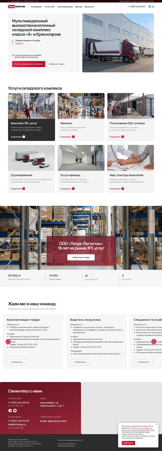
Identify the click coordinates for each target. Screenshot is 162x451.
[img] (16, 6)
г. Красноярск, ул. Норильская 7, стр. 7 (24, 1)
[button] (28, 64)
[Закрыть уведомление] (156, 424)
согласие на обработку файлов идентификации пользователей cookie (138, 429)
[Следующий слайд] (154, 341)
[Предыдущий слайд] (8, 341)
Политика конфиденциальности (70, 440)
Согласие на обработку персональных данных (67, 445)
